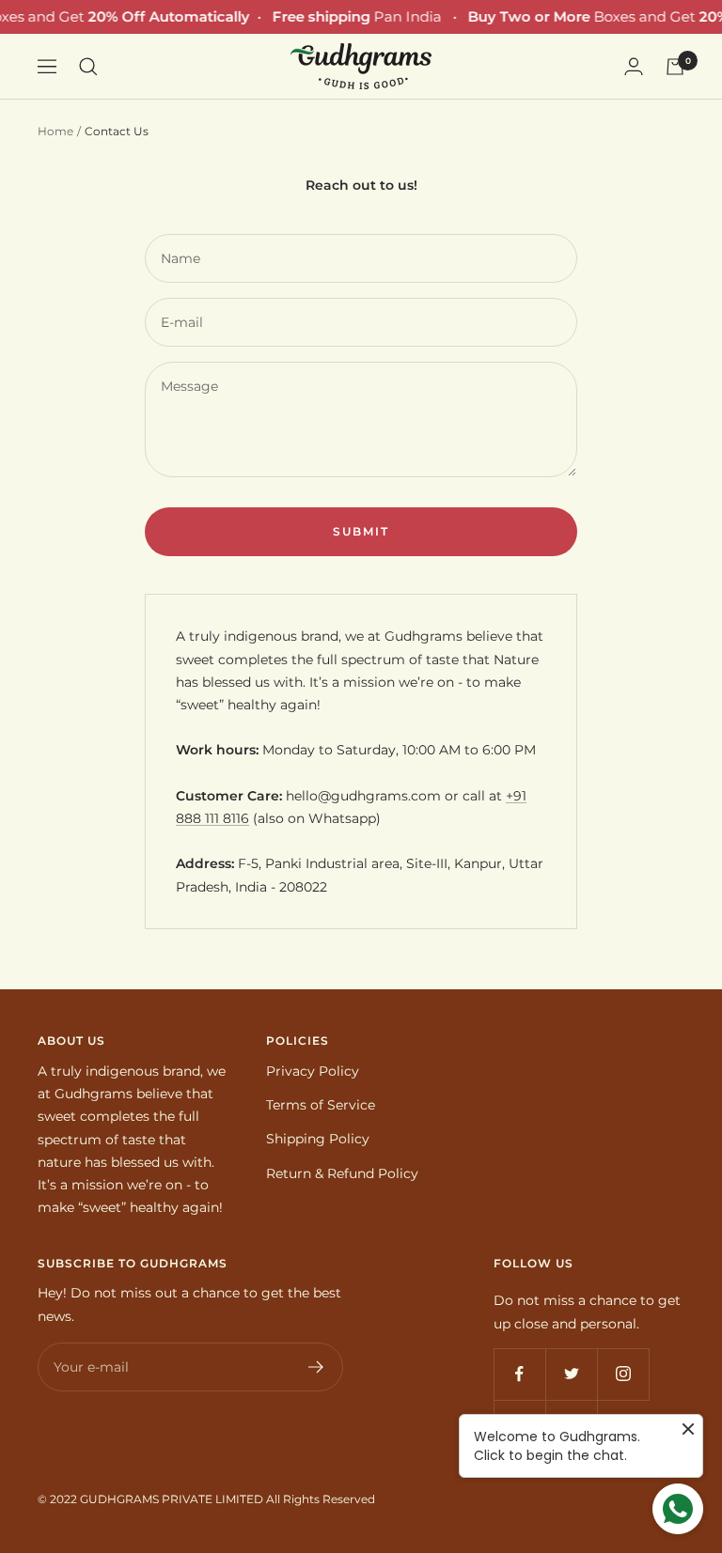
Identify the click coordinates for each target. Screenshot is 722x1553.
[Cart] (675, 66)
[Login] (633, 66)
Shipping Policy (317, 1138)
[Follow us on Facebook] (519, 1374)
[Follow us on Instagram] (623, 1374)
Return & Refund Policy (342, 1173)
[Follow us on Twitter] (571, 1374)
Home (55, 131)
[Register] (316, 1367)
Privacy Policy (312, 1071)
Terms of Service (320, 1104)
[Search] (88, 66)
